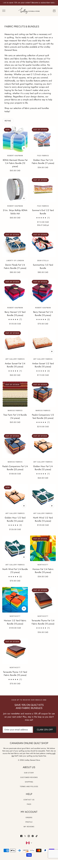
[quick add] (24, 148)
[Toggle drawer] (3, 11)
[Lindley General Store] (29, 11)
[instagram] (28, 836)
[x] (25, 836)
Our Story (29, 773)
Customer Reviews (29, 777)
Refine (8, 121)
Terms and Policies (29, 786)
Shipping (29, 782)
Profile (29, 822)
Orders (29, 817)
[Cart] (54, 10)
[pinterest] (32, 836)
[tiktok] (36, 836)
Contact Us (29, 800)
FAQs (29, 804)
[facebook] (21, 836)
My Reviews (29, 827)
